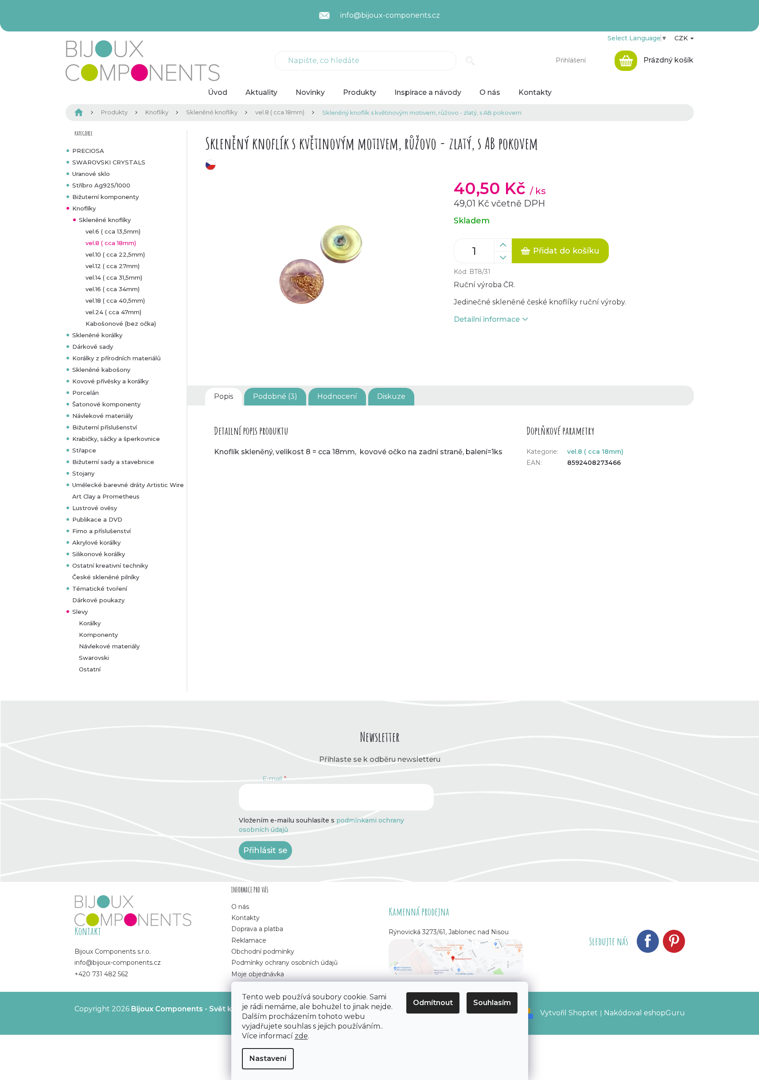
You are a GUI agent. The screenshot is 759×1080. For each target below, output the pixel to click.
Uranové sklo (91, 173)
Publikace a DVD (97, 519)
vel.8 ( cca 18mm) (111, 242)
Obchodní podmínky (262, 951)
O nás (240, 907)
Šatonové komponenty (106, 404)
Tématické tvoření (99, 588)
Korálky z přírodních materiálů (116, 358)
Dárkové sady (92, 346)
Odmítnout (433, 1002)
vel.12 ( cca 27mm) (113, 265)
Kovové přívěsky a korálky (110, 381)
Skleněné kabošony (101, 369)
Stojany (83, 473)
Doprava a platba (257, 929)
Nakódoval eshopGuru (644, 1013)
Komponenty (98, 634)
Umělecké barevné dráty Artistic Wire (128, 484)
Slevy (80, 611)
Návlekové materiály (102, 415)
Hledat (470, 60)
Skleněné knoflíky (105, 219)
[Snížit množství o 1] (503, 257)
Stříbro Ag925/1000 (101, 185)
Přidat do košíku (566, 251)
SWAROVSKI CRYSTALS (108, 162)
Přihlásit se (265, 850)
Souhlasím (492, 1002)
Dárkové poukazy (98, 600)
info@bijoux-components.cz (117, 963)
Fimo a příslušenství (101, 530)
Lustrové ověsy (94, 507)
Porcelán (85, 392)
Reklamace (248, 940)
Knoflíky (84, 208)
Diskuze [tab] (391, 396)
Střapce (84, 450)
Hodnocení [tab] (337, 396)
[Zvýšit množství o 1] (503, 245)
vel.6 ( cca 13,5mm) (113, 231)
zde (301, 1036)
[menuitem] (217, 92)
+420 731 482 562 (101, 974)
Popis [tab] (223, 396)
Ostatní (90, 669)
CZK (681, 38)
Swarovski (94, 657)
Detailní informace (487, 319)
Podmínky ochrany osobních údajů (284, 963)
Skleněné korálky (97, 335)
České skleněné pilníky (105, 577)
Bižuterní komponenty (105, 196)
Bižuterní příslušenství (104, 427)
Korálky (90, 623)
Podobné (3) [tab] (275, 396)
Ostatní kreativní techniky (110, 565)
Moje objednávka (257, 974)
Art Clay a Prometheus (106, 496)
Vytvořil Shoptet (569, 1013)
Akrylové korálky (96, 542)
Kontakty (245, 918)
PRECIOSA (88, 150)
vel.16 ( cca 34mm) (113, 288)
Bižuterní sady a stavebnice (113, 461)
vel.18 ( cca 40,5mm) (115, 300)
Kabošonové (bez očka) (121, 323)
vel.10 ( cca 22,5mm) (115, 254)
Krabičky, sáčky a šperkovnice (116, 438)
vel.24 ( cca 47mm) (113, 312)
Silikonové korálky (98, 554)
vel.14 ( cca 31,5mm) (114, 277)
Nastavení (267, 1058)
